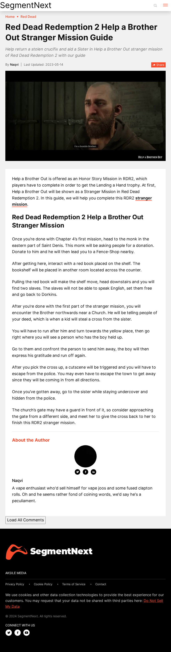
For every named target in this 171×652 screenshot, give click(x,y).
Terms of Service (74, 584)
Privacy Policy (14, 584)
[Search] (155, 5)
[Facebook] (85, 472)
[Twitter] (77, 472)
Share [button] (159, 65)
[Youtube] (27, 633)
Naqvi (14, 64)
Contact (100, 584)
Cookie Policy (43, 584)
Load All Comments (25, 520)
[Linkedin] (94, 472)
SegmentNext (25, 5)
